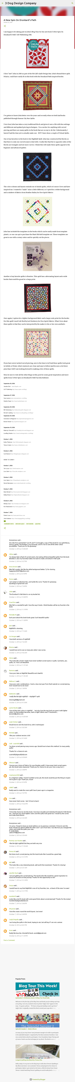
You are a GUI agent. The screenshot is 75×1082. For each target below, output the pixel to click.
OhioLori (12, 762)
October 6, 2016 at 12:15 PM (18, 857)
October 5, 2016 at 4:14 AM (18, 738)
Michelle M (12, 615)
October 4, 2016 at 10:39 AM (18, 716)
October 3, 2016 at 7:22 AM (18, 642)
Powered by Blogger (38, 1079)
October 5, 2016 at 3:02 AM (18, 727)
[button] (5, 26)
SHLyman (12, 909)
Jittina (11, 554)
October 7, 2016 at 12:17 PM (18, 891)
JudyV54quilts (14, 919)
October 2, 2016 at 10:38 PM (18, 597)
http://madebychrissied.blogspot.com (24, 430)
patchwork (29, 523)
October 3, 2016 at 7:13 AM (18, 631)
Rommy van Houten (15, 840)
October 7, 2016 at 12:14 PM (18, 880)
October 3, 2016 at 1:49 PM (18, 688)
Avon (11, 930)
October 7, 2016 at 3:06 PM (18, 903)
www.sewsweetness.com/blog (19, 398)
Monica (11, 647)
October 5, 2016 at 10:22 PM (18, 804)
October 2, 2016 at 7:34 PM (18, 586)
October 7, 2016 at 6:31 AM (18, 868)
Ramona (12, 670)
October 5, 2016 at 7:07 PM (18, 793)
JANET (11, 787)
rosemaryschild (14, 775)
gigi (10, 862)
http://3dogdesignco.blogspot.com (20, 454)
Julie (10, 591)
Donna (11, 579)
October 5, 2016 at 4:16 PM (18, 782)
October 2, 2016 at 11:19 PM (18, 609)
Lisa (10, 798)
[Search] (39, 3)
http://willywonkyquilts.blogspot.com (21, 410)
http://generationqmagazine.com (25, 418)
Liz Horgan (12, 636)
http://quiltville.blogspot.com (19, 421)
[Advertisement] (37, 959)
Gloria (11, 658)
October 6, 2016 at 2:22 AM (18, 818)
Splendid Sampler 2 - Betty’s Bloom (26, 1029)
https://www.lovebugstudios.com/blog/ (23, 433)
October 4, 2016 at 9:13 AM (18, 702)
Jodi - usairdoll (14, 743)
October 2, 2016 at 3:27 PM (18, 561)
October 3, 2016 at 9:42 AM (18, 653)
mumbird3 (12, 896)
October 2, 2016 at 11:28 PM (18, 620)
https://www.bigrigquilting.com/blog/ (21, 518)
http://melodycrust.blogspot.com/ (20, 503)
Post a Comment (9, 940)
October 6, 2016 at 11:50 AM (18, 846)
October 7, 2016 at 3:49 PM (18, 914)
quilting (37, 523)
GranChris (12, 602)
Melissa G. (12, 681)
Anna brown (13, 566)
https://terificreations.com (16, 468)
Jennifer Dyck (13, 873)
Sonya (11, 885)
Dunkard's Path (9, 523)
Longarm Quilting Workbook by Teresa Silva (29, 1060)
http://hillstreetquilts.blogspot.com (22, 442)
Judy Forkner (13, 722)
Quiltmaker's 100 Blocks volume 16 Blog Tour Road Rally (32, 998)
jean (10, 625)
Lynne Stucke (13, 708)
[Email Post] (5, 521)
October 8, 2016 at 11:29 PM (18, 936)
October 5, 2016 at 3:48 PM (18, 770)
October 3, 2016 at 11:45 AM (18, 676)
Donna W (12, 851)
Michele (11, 733)
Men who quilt (20, 523)
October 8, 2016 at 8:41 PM (18, 925)
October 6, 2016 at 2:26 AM (18, 835)
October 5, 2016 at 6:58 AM (18, 757)
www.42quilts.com (16, 386)
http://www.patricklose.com (18, 515)
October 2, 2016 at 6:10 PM (18, 574)
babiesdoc (12, 694)
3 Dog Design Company (20, 3)
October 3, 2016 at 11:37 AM (18, 665)
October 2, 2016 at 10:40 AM (18, 549)
